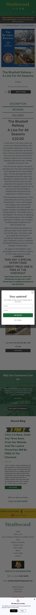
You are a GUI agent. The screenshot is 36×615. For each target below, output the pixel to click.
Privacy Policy (15, 607)
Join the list (18, 315)
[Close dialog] (32, 292)
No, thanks (18, 320)
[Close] (34, 599)
